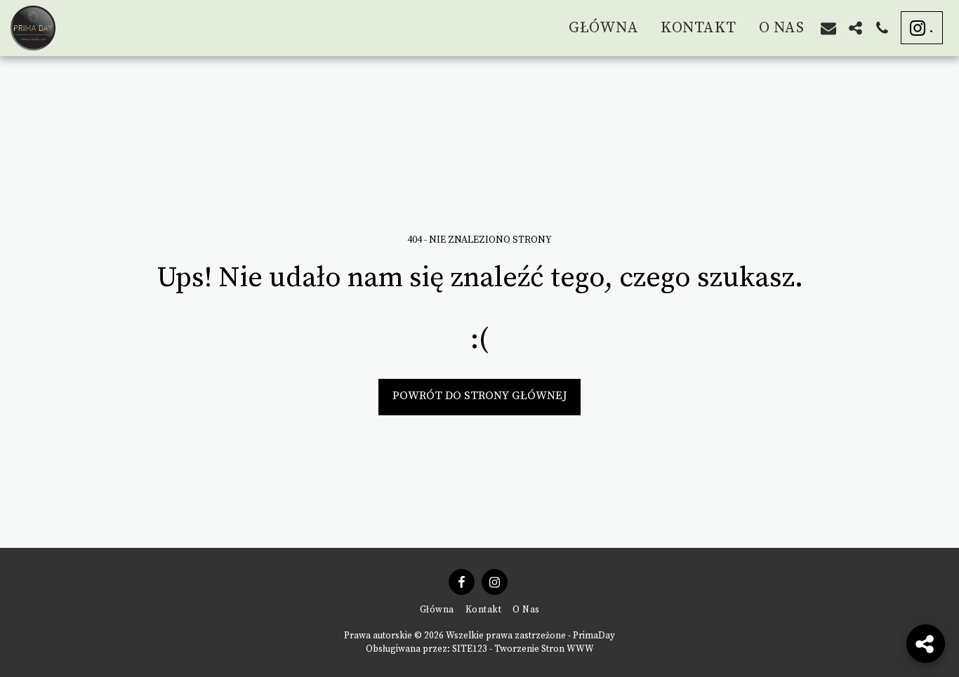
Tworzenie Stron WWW (544, 649)
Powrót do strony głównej (479, 396)
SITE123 (469, 649)
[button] (828, 28)
